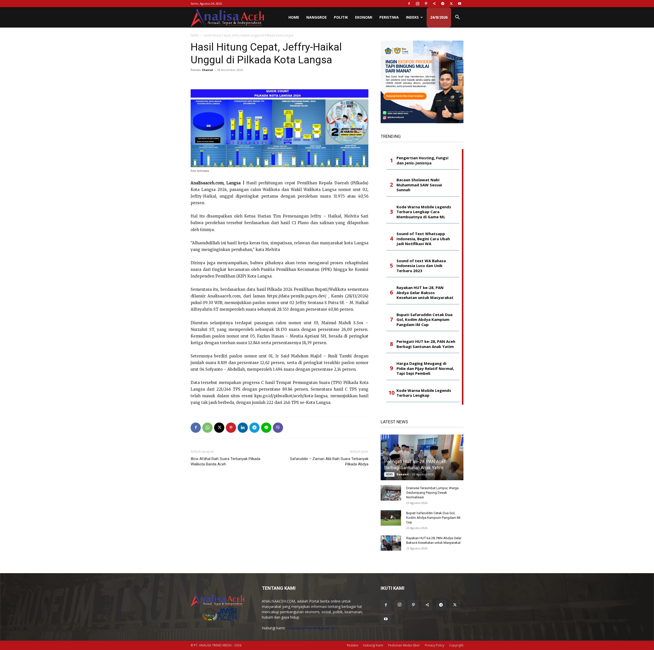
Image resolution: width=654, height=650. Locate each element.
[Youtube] (459, 3)
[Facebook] (409, 3)
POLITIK (341, 17)
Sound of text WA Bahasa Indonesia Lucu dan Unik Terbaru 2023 (421, 265)
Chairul (207, 70)
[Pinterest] (426, 3)
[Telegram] (443, 3)
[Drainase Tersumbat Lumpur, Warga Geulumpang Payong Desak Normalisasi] (391, 493)
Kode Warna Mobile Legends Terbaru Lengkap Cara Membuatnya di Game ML (423, 211)
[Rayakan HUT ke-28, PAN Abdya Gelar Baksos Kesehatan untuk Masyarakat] (391, 543)
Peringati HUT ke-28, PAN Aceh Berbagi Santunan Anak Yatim (425, 344)
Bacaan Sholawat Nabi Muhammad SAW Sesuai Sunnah (419, 184)
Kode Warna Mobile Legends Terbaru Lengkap (423, 393)
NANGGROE (316, 17)
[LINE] (266, 428)
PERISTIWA (389, 17)
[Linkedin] (243, 428)
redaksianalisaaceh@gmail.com (312, 627)
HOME (293, 17)
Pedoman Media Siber (404, 645)
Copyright (456, 645)
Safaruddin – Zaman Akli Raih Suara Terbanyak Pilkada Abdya (329, 461)
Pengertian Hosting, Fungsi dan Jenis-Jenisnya (422, 160)
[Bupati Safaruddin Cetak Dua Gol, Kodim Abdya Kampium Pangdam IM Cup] (391, 518)
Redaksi (402, 474)
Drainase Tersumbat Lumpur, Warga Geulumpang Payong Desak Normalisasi (432, 492)
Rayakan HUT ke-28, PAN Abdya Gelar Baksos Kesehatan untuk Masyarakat (424, 292)
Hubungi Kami (373, 645)
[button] (457, 17)
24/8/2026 (439, 17)
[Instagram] (417, 3)
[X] (451, 3)
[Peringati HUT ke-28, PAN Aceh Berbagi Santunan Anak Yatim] (422, 457)
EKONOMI (363, 17)
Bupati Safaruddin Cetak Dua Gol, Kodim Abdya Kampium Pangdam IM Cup (424, 319)
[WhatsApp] (207, 428)
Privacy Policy (434, 645)
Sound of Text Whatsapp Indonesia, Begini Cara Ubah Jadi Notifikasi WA (423, 238)
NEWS (195, 35)
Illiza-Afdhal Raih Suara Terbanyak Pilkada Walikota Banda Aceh (225, 461)
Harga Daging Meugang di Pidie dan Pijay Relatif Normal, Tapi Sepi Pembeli (425, 368)
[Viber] (278, 428)
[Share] (434, 3)
